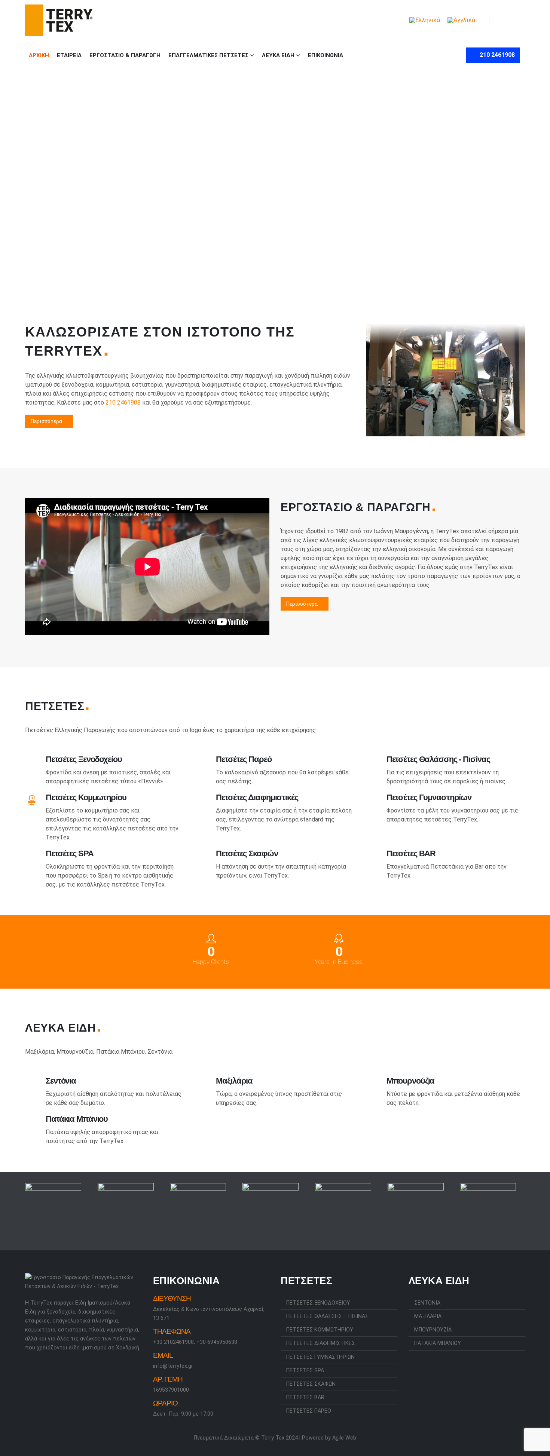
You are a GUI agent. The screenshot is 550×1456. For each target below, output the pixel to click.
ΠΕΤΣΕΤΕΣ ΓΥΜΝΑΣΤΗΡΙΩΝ (320, 1357)
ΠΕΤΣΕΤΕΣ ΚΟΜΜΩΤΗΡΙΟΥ (319, 1330)
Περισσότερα (47, 421)
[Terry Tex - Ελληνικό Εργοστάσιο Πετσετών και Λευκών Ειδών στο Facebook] (29, 1367)
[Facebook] (505, 20)
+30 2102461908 (173, 1342)
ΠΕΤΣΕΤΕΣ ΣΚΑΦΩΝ (311, 1384)
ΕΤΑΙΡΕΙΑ (69, 55)
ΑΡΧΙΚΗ (39, 55)
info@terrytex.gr (173, 1366)
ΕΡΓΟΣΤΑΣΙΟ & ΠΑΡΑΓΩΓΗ (125, 55)
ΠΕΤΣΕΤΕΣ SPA (305, 1370)
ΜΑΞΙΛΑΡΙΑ (427, 1316)
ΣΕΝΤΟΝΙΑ (427, 1303)
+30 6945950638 (216, 1342)
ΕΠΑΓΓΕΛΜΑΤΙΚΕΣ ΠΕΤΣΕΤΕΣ (208, 55)
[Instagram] (519, 20)
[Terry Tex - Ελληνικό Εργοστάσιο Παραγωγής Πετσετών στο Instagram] (39, 1367)
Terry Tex (272, 1438)
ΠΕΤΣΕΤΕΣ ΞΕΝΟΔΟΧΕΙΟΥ (318, 1303)
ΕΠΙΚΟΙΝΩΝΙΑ (325, 55)
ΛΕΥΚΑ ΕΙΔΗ (278, 55)
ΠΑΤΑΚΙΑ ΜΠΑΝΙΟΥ (437, 1343)
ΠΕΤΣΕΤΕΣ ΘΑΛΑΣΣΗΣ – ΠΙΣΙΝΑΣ (327, 1316)
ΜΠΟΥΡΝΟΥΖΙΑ (433, 1330)
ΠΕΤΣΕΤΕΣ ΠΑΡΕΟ (308, 1411)
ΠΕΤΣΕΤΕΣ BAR (305, 1397)
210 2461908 (496, 54)
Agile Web (344, 1438)
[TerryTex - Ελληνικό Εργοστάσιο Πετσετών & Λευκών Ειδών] (58, 20)
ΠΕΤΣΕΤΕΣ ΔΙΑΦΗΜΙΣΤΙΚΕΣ (320, 1343)
